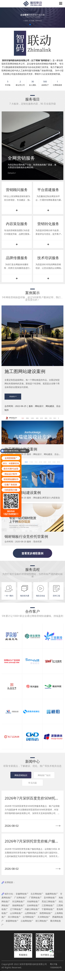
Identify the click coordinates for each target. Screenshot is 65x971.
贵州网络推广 (50, 897)
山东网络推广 (16, 913)
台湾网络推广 (29, 916)
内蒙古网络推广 (32, 909)
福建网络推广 (51, 893)
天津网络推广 (43, 916)
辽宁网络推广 (16, 909)
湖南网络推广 (18, 905)
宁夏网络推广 (48, 909)
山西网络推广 (31, 913)
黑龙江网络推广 (49, 901)
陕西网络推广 (46, 913)
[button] (30, 24)
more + (12, 396)
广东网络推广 (20, 897)
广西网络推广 (35, 897)
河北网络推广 (18, 901)
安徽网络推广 (22, 893)
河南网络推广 (33, 901)
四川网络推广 (14, 916)
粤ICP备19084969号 (56, 966)
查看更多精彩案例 (32, 553)
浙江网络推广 (41, 920)
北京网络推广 (37, 893)
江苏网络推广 (48, 905)
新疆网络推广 (12, 920)
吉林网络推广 (33, 905)
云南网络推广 (27, 920)
